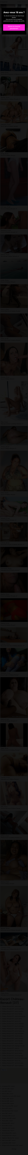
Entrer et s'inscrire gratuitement (14, 27)
